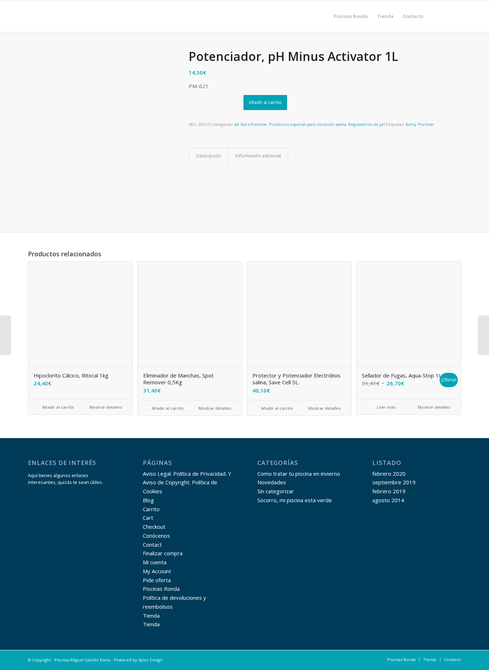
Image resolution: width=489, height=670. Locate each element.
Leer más (386, 407)
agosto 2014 (388, 500)
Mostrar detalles (105, 407)
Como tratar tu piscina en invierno (298, 473)
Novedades (271, 482)
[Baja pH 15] (483, 335)
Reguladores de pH (366, 124)
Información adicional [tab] (258, 156)
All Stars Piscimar (250, 124)
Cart (148, 517)
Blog (148, 500)
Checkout (154, 526)
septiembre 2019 (394, 482)
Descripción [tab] (208, 156)
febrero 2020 (389, 473)
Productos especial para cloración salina (307, 124)
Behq (411, 124)
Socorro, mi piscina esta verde (294, 500)
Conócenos (156, 535)
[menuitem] (350, 16)
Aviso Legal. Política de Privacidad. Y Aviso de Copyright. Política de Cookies (187, 482)
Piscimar (426, 124)
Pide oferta (157, 580)
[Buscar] (435, 16)
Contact (152, 544)
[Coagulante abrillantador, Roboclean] (5, 335)
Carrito (151, 509)
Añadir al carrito (265, 102)
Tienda (151, 615)
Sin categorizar (275, 491)
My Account (157, 571)
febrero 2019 (389, 491)
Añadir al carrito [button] (57, 407)
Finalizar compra (163, 553)
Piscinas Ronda (161, 588)
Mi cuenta (154, 562)
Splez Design (150, 659)
